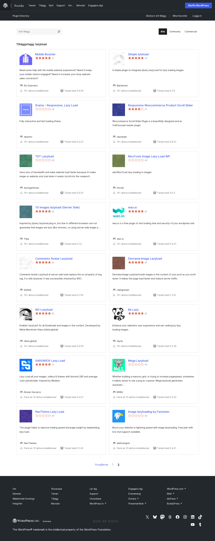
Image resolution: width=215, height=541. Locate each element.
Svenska (47, 521)
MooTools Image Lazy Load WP (149, 156)
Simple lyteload (138, 54)
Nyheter (17, 493)
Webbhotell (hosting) (24, 498)
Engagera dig (135, 488)
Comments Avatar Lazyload (53, 258)
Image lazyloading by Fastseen (148, 411)
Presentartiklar (137, 503)
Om (14, 488)
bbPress (172, 498)
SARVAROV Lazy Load (50, 360)
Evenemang (134, 493)
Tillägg (54, 498)
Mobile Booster (45, 54)
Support (94, 493)
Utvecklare (95, 498)
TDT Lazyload (44, 156)
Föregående (101, 464)
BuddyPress (174, 503)
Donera (133, 498)
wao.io (132, 207)
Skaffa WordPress (198, 5)
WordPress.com (176, 488)
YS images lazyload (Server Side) (57, 207)
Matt (170, 493)
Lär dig (93, 488)
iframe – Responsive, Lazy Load (56, 105)
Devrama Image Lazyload (145, 258)
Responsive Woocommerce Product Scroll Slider (160, 105)
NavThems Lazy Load (49, 411)
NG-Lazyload (44, 309)
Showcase (56, 488)
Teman (54, 493)
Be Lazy (133, 309)
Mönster (55, 503)
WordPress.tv (98, 503)
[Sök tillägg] (59, 31)
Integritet (17, 503)
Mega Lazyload (138, 360)
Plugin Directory (21, 15)
